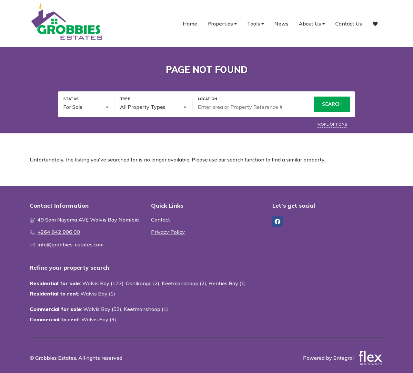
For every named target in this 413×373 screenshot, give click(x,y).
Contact (160, 219)
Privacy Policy (168, 232)
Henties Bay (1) (227, 283)
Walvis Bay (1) (97, 293)
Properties (220, 23)
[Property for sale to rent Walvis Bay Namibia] (67, 24)
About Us (310, 23)
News (281, 23)
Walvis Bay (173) (103, 283)
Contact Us (348, 23)
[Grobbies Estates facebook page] (277, 221)
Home (190, 23)
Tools (254, 23)
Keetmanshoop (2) (184, 283)
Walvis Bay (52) (102, 309)
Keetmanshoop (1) (146, 309)
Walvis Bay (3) (98, 319)
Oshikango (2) (142, 283)
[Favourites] (375, 23)
